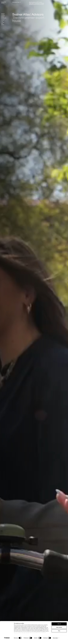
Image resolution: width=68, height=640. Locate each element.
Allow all (59, 623)
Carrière (2, 20)
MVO (2, 23)
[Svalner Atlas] (5, 2)
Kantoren (3, 13)
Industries (3, 15)
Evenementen (3, 18)
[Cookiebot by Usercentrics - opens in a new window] (7, 638)
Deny (59, 630)
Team (2, 21)
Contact (2, 22)
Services (2, 14)
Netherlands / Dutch (16, 2)
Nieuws (2, 16)
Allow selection (59, 627)
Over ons (3, 19)
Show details (55, 637)
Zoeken (2, 24)
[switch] (30, 638)
